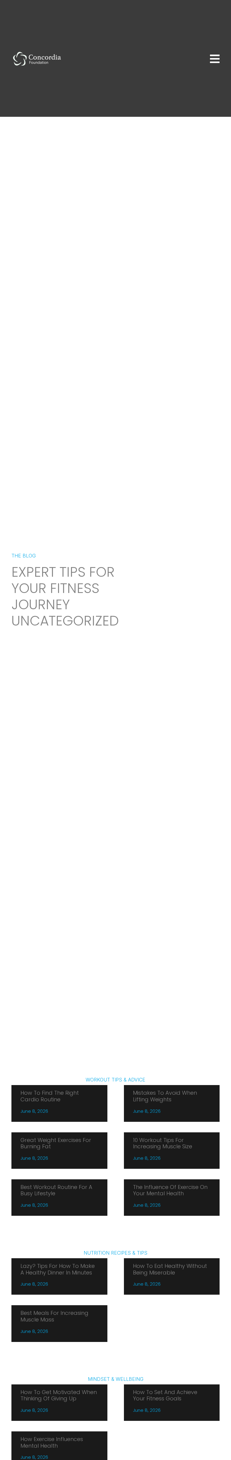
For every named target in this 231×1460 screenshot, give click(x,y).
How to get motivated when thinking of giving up (58, 1395)
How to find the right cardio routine (49, 1096)
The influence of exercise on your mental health (170, 1190)
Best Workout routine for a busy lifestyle (56, 1190)
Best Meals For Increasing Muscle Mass (54, 1316)
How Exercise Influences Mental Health (51, 1442)
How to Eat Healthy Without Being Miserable (170, 1269)
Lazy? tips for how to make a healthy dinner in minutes (57, 1269)
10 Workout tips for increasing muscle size (162, 1143)
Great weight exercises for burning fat (55, 1143)
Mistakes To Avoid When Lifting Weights (165, 1096)
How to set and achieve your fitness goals (165, 1395)
